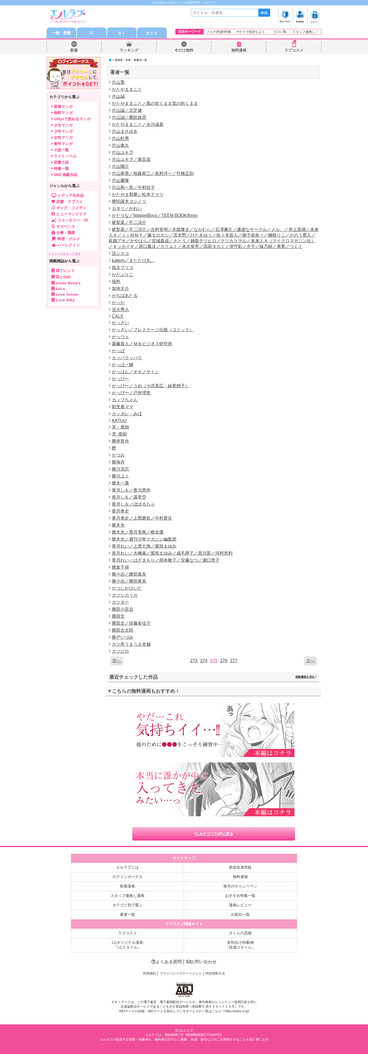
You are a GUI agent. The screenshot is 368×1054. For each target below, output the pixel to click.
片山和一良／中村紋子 (133, 187)
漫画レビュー (240, 905)
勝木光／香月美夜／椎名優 (138, 532)
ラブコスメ (293, 50)
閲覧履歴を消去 (305, 676)
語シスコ (120, 253)
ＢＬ (122, 33)
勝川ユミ (120, 476)
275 (213, 660)
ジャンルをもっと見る (65, 253)
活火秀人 (120, 309)
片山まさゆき (125, 131)
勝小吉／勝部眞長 (129, 581)
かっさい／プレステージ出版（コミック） (153, 329)
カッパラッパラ (127, 357)
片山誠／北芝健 (127, 110)
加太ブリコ (122, 267)
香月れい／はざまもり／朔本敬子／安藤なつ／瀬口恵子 (166, 560)
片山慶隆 (120, 180)
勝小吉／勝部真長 (129, 574)
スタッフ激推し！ (305, 32)
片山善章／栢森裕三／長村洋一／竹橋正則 (153, 173)
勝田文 (118, 616)
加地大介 (120, 288)
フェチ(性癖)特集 (218, 32)
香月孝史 (120, 511)
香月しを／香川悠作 (131, 490)
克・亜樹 (120, 427)
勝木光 (118, 525)
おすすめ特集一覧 (240, 895)
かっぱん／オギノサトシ (135, 371)
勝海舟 (118, 462)
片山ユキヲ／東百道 (131, 159)
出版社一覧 (240, 914)
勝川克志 (120, 469)
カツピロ (120, 651)
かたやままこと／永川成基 (138, 124)
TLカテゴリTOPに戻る (213, 834)
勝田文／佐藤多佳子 (131, 623)
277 (233, 660)
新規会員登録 (240, 867)
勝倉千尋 (120, 567)
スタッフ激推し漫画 (127, 895)
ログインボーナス (127, 877)
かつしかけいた (127, 588)
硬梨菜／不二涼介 (129, 222)
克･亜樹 (119, 434)
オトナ (152, 33)
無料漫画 (239, 50)
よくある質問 (169, 961)
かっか (118, 302)
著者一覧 (127, 914)
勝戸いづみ (122, 637)
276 (223, 660)
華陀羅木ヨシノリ (129, 201)
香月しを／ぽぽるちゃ (133, 504)
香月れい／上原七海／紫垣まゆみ (144, 546)
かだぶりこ (122, 274)
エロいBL (280, 32)
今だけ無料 (184, 50)
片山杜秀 (120, 138)
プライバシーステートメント (181, 973)
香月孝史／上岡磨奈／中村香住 (142, 518)
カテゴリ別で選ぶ (127, 905)
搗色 (116, 281)
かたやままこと (127, 89)
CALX (117, 316)
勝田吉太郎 (122, 630)
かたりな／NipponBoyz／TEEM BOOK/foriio (154, 215)
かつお (118, 455)
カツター (120, 602)
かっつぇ (120, 336)
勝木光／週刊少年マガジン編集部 (144, 539)
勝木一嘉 (120, 483)
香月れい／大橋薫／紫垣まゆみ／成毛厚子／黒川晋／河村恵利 (172, 553)
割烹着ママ (122, 407)
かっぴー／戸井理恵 (131, 393)
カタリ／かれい (127, 208)
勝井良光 (120, 441)
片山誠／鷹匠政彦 (129, 117)
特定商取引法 (215, 973)
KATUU (119, 420)
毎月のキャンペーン (240, 886)
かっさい (120, 322)
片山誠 (118, 96)
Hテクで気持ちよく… (252, 32)
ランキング (129, 50)
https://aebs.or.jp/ (237, 1011)
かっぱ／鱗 (122, 364)
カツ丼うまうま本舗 (131, 644)
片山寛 (118, 82)
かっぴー (120, 378)
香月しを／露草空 (129, 497)
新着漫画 (127, 886)
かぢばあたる (125, 295)
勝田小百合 (122, 609)
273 (193, 660)
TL (91, 33)
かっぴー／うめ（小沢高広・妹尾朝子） (150, 385)
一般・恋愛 (61, 33)
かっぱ (118, 350)
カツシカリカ (125, 595)
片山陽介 (120, 166)
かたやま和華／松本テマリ (138, 194)
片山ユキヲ (122, 152)
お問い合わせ (204, 961)
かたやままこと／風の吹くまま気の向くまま (155, 103)
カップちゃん (125, 400)
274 (203, 660)
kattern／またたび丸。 (133, 260)
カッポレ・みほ (127, 414)
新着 (74, 50)
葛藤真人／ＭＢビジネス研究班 (142, 343)
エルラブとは (127, 867)
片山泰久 (120, 145)
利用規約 (149, 973)
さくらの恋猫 (240, 933)
